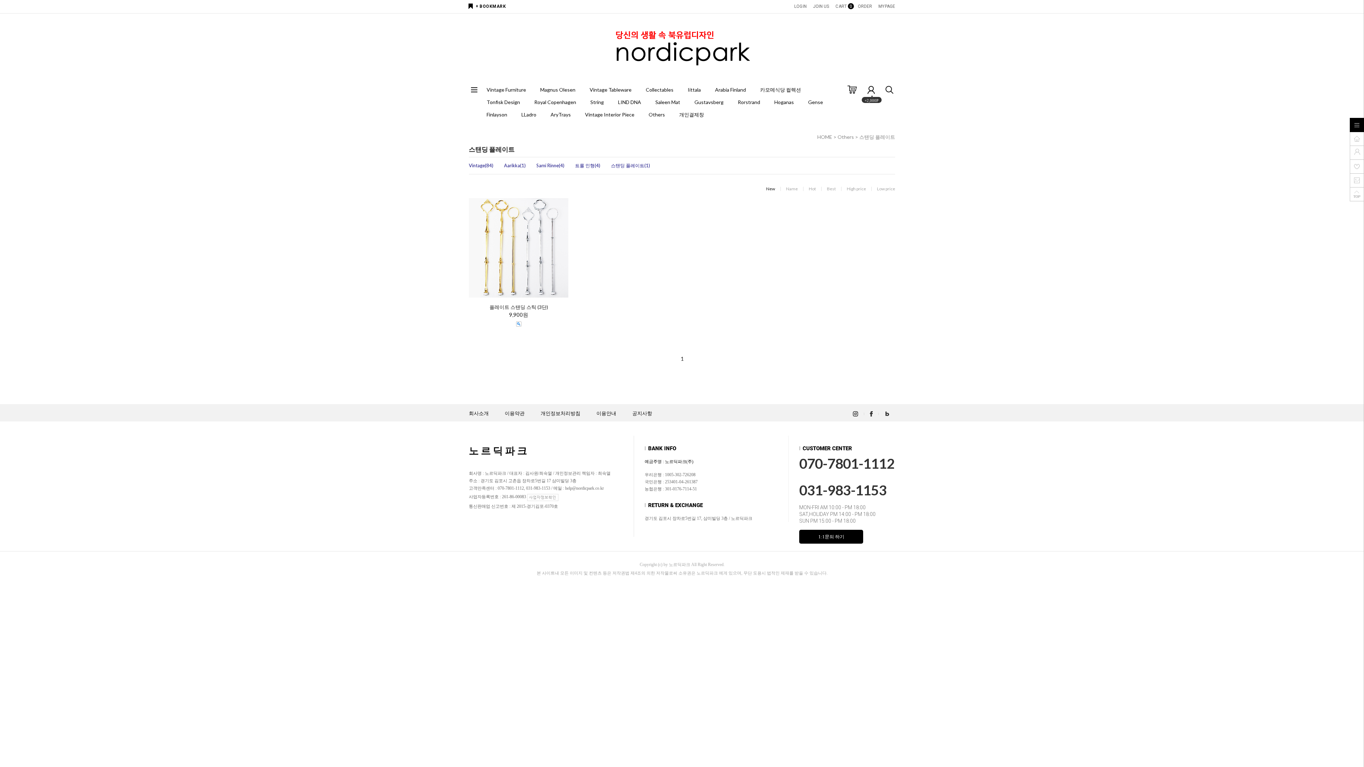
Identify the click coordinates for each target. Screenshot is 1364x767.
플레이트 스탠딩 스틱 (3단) (518, 307)
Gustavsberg (709, 102)
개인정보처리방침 (560, 413)
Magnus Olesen (557, 90)
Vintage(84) (481, 165)
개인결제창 (691, 114)
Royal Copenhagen (555, 102)
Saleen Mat (667, 102)
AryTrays (561, 114)
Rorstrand (749, 102)
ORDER (865, 6)
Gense (815, 102)
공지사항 (642, 413)
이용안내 (606, 413)
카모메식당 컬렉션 (780, 90)
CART (843, 6)
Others (657, 114)
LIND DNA (629, 102)
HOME (824, 137)
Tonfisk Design (503, 102)
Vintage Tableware (611, 90)
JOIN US (821, 6)
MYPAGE (886, 6)
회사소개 (479, 413)
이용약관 (515, 413)
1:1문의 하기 (831, 536)
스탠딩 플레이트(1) (630, 165)
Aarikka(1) (515, 165)
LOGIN (800, 6)
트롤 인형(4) (587, 165)
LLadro (528, 114)
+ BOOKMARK (491, 6)
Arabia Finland (730, 90)
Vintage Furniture (506, 90)
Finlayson (497, 114)
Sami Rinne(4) (550, 165)
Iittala (694, 90)
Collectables (659, 90)
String (597, 102)
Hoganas (784, 102)
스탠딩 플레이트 (877, 137)
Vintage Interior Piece (609, 114)
